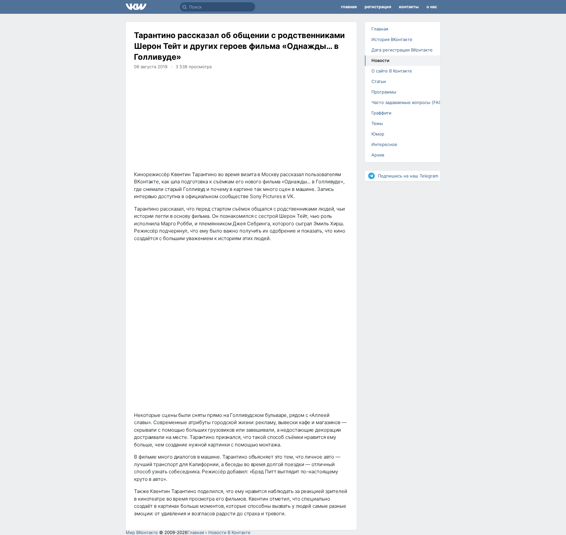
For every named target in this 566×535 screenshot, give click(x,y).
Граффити (381, 112)
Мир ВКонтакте (142, 532)
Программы (383, 91)
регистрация (378, 6)
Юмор (377, 133)
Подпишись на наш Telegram (408, 175)
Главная (379, 28)
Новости (380, 60)
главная (349, 6)
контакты (409, 6)
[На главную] (153, 7)
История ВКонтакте (391, 39)
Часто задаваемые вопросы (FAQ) (405, 102)
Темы (377, 123)
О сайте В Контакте (391, 70)
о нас (431, 6)
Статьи (378, 81)
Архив (377, 154)
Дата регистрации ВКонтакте (402, 49)
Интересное (384, 144)
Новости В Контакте (229, 532)
